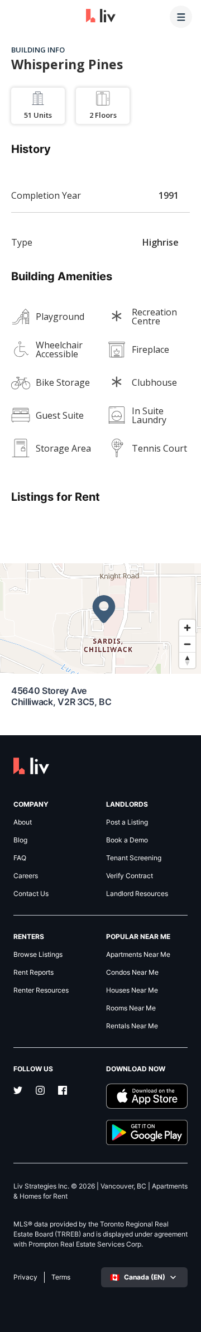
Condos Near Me (132, 972)
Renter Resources (41, 990)
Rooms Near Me (131, 1008)
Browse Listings (38, 954)
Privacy (25, 1277)
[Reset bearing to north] (187, 660)
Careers (25, 876)
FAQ (19, 858)
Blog (20, 840)
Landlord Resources (137, 893)
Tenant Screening (133, 858)
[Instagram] (40, 1091)
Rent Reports (33, 972)
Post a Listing (127, 822)
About (22, 822)
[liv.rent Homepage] (101, 17)
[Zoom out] (187, 644)
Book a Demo (127, 840)
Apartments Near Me (138, 954)
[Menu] (181, 17)
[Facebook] (62, 1091)
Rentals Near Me (132, 1026)
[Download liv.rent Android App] (147, 1132)
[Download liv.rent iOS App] (147, 1096)
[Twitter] (17, 1091)
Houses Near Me (132, 990)
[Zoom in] (187, 628)
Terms (60, 1277)
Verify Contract (129, 876)
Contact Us (31, 893)
